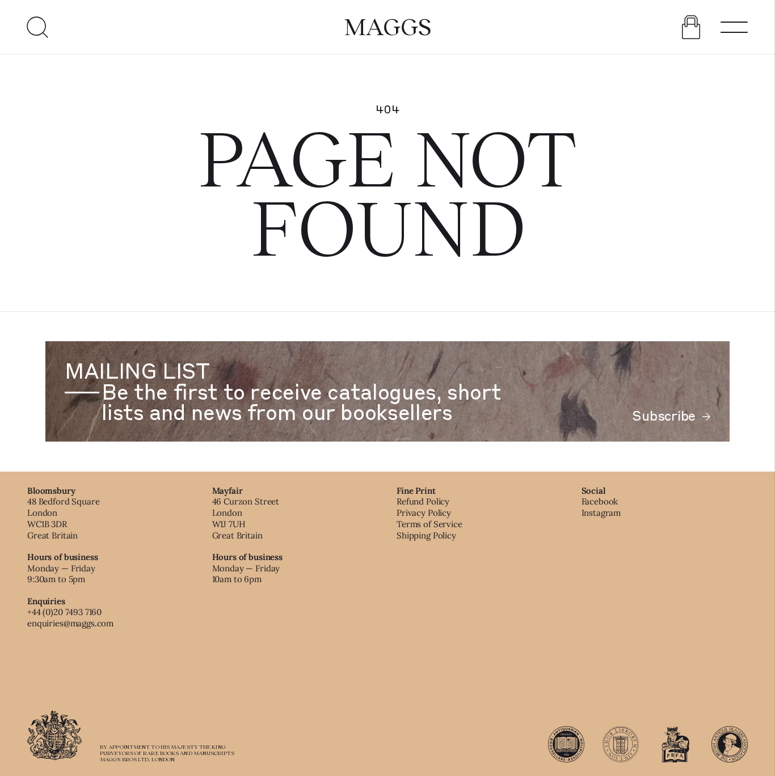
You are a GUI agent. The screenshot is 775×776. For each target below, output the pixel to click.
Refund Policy (423, 501)
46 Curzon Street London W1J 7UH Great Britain (246, 518)
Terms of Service (429, 524)
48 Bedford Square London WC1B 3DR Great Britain (63, 518)
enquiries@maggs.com (70, 623)
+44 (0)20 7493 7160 (64, 612)
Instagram (601, 512)
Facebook (600, 501)
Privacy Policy (424, 512)
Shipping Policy (426, 535)
